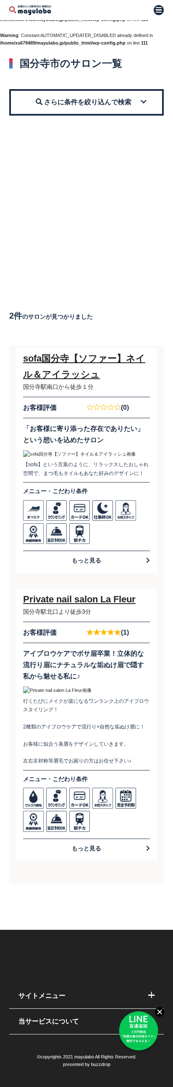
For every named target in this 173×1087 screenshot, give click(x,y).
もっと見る (86, 560)
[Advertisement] (86, 206)
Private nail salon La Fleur (79, 599)
